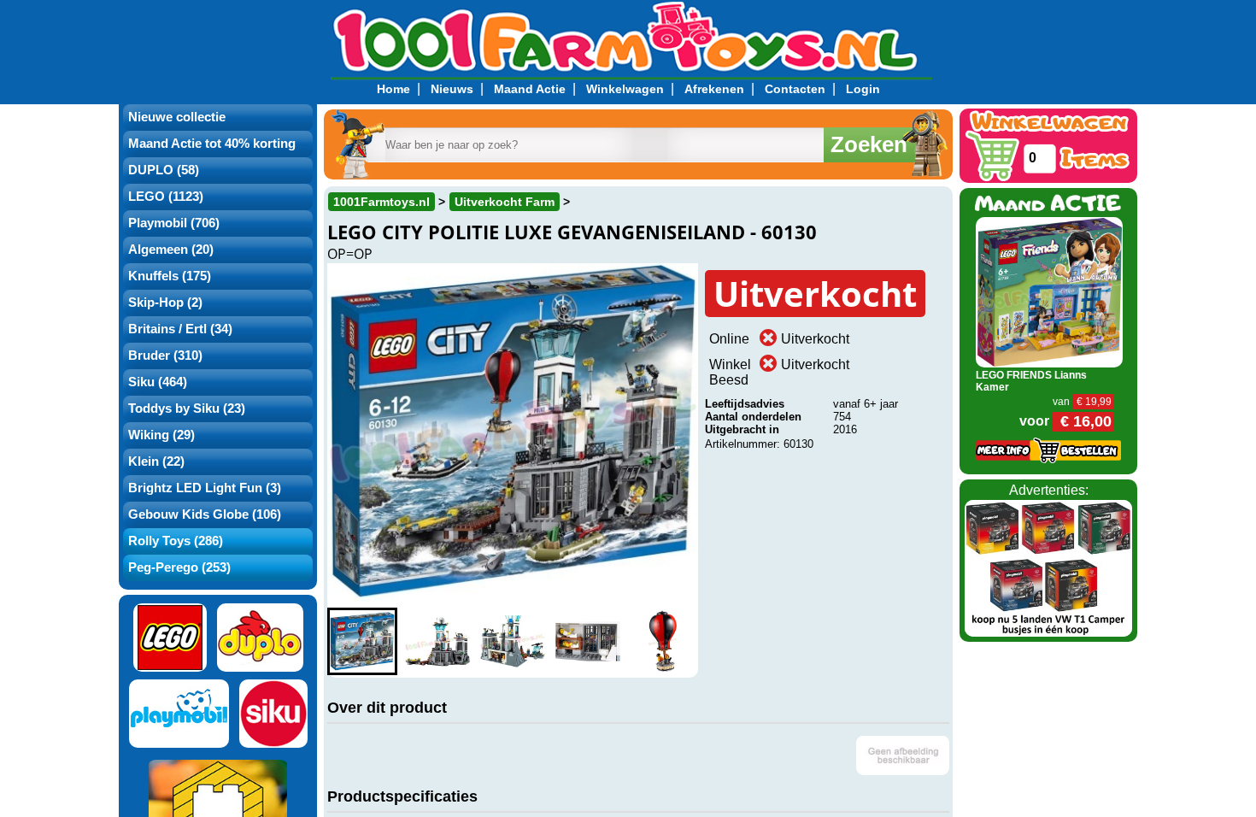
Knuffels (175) (169, 276)
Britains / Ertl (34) (180, 329)
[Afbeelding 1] (362, 641)
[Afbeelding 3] (513, 641)
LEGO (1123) (165, 196)
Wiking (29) (161, 435)
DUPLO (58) (163, 170)
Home (393, 89)
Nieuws (452, 89)
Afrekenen (714, 89)
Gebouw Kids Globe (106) (204, 514)
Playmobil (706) (174, 223)
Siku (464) (157, 382)
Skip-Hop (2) (165, 302)
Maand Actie (530, 89)
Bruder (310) (165, 355)
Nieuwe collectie (177, 117)
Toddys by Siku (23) (186, 408)
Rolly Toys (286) (175, 541)
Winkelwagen (625, 89)
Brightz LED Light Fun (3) (204, 488)
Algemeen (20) (171, 249)
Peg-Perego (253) (179, 567)
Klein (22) (156, 461)
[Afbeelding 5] (663, 641)
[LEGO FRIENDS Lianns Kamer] (1050, 291)
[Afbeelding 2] (437, 641)
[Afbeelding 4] (588, 641)
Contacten (795, 89)
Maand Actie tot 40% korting (212, 143)
